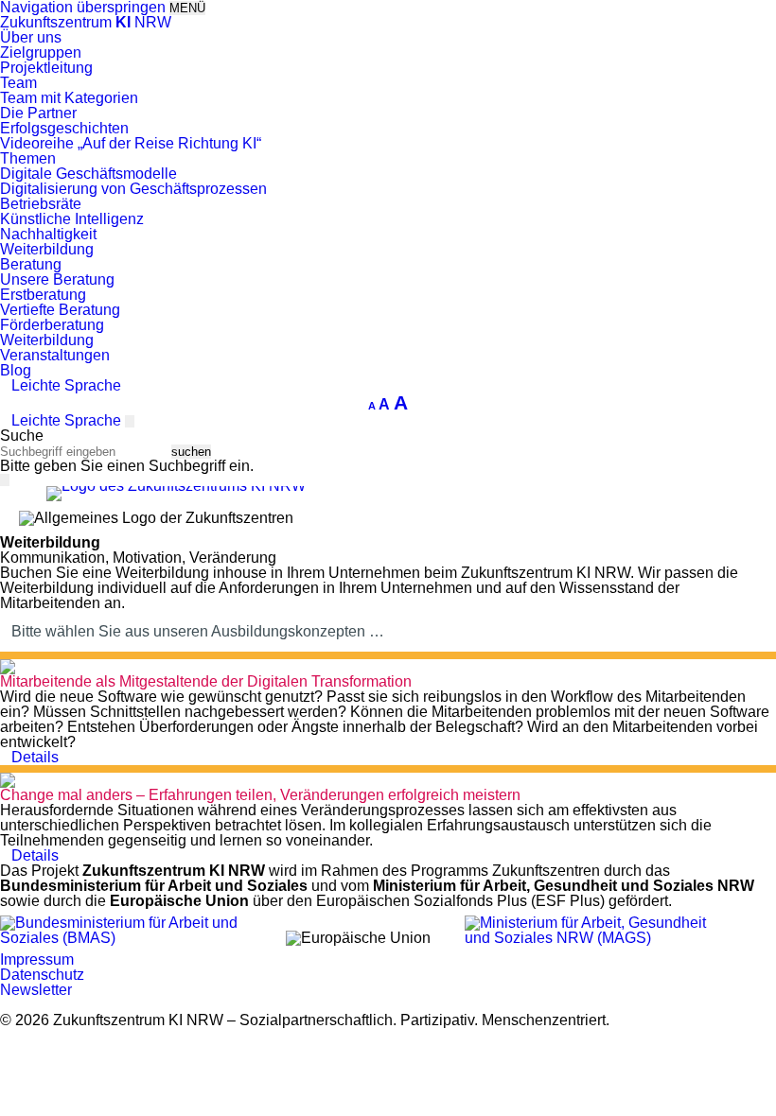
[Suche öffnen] (129, 421)
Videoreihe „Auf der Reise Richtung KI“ (130, 143)
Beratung (31, 264)
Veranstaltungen (55, 355)
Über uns (31, 37)
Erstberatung (43, 295)
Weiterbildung (47, 249)
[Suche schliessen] (4, 480)
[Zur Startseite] (176, 486)
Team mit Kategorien (69, 98)
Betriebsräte (40, 204)
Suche (22, 435)
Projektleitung (46, 68)
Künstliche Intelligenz (72, 219)
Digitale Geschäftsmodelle (88, 174)
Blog (15, 370)
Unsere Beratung (57, 279)
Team (18, 83)
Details (35, 757)
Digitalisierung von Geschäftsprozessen (133, 189)
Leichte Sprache (66, 385)
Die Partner (38, 113)
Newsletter (36, 990)
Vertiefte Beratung (60, 310)
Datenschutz (42, 975)
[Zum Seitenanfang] (748, 1075)
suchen (191, 452)
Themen (28, 158)
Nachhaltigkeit (48, 234)
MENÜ (187, 8)
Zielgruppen (40, 52)
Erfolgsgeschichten (64, 128)
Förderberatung (52, 325)
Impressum (37, 959)
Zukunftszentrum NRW (85, 22)
